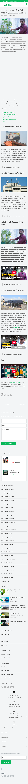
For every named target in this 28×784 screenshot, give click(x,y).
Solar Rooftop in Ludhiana (7, 570)
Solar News (4, 645)
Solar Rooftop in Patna (6, 533)
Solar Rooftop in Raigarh (7, 555)
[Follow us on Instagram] (8, 687)
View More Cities (5, 581)
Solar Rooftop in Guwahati (7, 540)
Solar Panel (16, 327)
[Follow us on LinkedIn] (13, 687)
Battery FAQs (4, 641)
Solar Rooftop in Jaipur (6, 548)
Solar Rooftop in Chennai (7, 507)
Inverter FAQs (4, 638)
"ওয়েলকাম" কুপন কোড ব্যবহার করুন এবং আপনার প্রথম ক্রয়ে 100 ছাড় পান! (14, 1)
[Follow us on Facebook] (2, 687)
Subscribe (6, 762)
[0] (25, 4)
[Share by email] (11, 395)
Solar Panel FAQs (5, 634)
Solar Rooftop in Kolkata (7, 526)
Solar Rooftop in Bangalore (7, 515)
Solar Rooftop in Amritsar (7, 573)
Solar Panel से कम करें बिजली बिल (9, 119)
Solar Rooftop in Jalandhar (7, 566)
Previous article (6, 404)
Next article (22, 404)
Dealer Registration (14, 472)
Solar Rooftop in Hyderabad (7, 518)
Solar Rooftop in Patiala (7, 577)
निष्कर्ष (4, 121)
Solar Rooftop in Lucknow (7, 489)
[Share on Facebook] (2, 395)
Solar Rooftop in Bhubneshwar (8, 529)
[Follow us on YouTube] (11, 687)
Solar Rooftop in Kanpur (7, 504)
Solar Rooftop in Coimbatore (8, 522)
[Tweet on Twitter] (8, 395)
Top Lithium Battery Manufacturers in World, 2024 (17, 614)
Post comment (8, 443)
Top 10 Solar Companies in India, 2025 (17, 598)
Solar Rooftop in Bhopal (6, 551)
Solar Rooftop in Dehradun (7, 496)
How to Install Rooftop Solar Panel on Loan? (18, 622)
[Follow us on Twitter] (5, 687)
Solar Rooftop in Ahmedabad (8, 559)
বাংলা (3, 768)
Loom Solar (12, 457)
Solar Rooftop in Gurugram (7, 500)
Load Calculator (5, 666)
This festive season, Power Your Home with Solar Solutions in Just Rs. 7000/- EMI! (18, 606)
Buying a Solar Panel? (15, 590)
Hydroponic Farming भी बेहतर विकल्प (10, 117)
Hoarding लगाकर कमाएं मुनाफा (9, 112)
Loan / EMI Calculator (6, 678)
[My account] (22, 4)
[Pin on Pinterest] (5, 395)
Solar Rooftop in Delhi (6, 562)
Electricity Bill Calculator (7, 674)
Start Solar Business (15, 382)
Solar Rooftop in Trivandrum (8, 511)
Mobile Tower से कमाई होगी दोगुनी (9, 114)
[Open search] (19, 4)
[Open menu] (2, 4)
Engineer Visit (13, 459)
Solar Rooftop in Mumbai (7, 544)
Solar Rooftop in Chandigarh (8, 493)
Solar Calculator (5, 670)
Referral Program (5, 654)
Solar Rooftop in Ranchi (6, 537)
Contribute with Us (5, 658)
